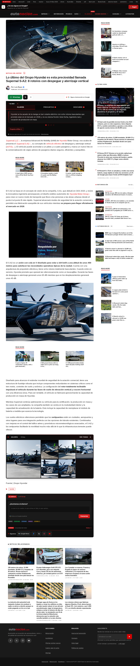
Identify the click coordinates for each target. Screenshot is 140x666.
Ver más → (131, 184)
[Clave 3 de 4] (51, 125)
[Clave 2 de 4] (48, 125)
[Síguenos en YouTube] (49, 533)
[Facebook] (10, 640)
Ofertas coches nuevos (53, 643)
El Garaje (88, 14)
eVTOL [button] (10, 147)
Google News (25, 533)
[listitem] (23, 459)
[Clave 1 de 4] (46, 125)
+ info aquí (121, 643)
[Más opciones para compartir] (30, 97)
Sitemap (48, 653)
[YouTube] (28, 640)
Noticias (44, 14)
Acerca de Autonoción (79, 633)
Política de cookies (77, 648)
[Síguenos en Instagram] (44, 533)
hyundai (12, 489)
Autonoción (45, 661)
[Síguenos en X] (39, 533)
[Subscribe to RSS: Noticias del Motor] (24, 73)
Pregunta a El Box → (16, 129)
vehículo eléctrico (54, 144)
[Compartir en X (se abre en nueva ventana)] (25, 97)
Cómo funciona (44, 134)
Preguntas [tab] (49, 107)
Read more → (130, 226)
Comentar (84, 516)
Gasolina (116, 14)
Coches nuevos (100, 14)
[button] (85, 437)
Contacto (74, 638)
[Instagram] (22, 640)
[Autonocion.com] (24, 13)
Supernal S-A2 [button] (23, 144)
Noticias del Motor (13, 73)
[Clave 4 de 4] (53, 125)
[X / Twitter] (16, 640)
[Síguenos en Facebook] (33, 533)
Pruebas (69, 14)
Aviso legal (75, 643)
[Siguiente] (90, 124)
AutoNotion (130, 14)
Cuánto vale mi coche (52, 648)
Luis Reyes (18, 87)
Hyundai (63, 141)
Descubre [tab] (78, 107)
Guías (76, 14)
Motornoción (59, 14)
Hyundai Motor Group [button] (79, 194)
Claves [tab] (20, 107)
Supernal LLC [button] (12, 141)
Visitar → (88, 528)
